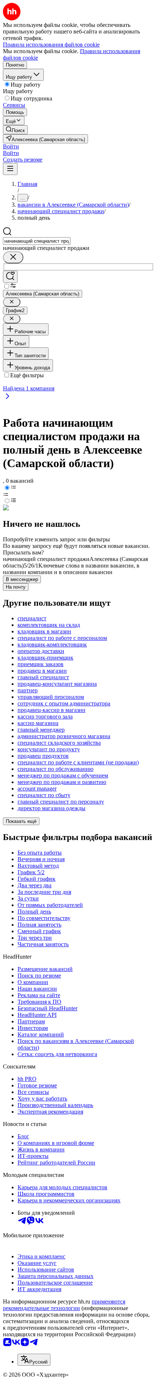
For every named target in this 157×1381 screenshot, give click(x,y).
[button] (11, 146)
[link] (15, 129)
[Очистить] (13, 257)
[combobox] (36, 241)
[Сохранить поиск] (10, 277)
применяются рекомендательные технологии (64, 1304)
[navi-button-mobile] (10, 169)
